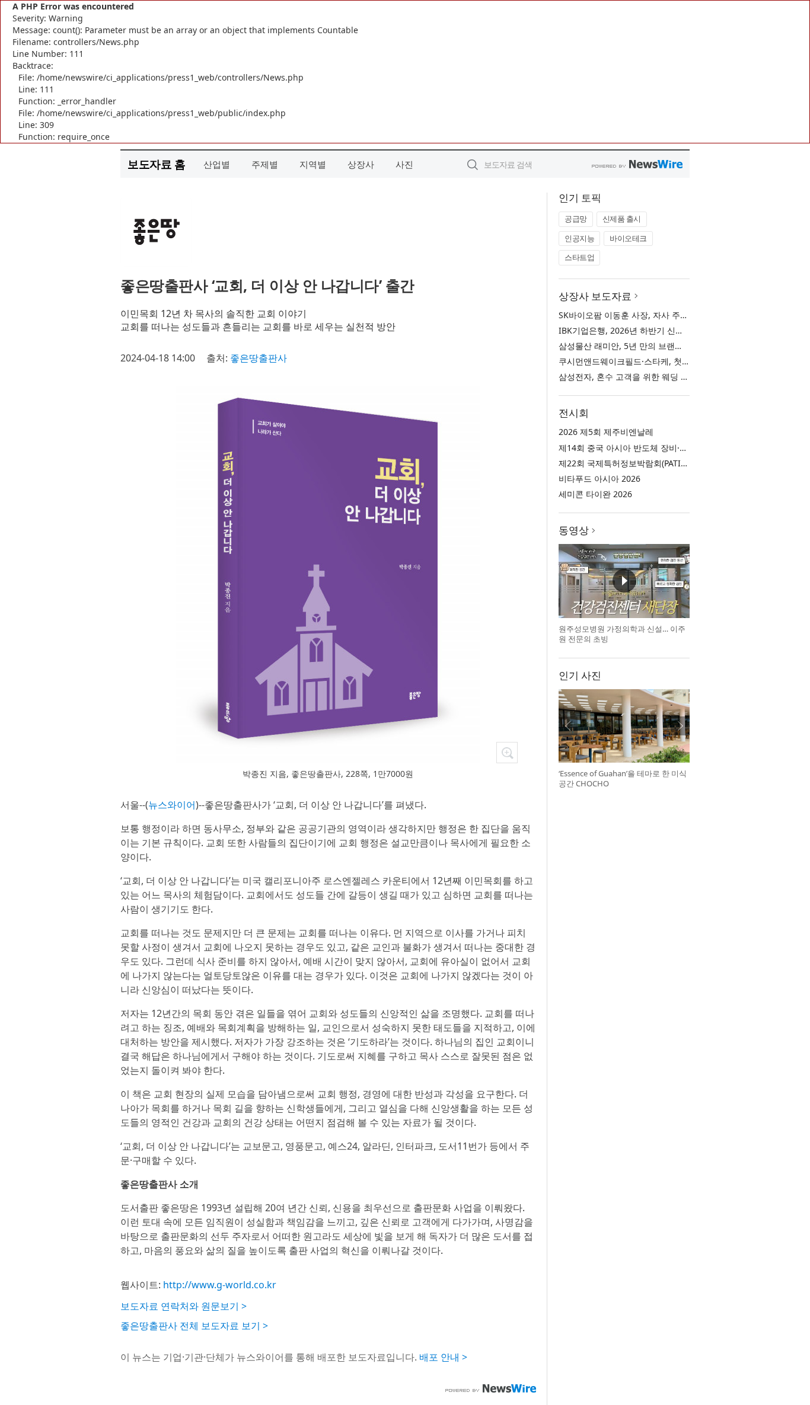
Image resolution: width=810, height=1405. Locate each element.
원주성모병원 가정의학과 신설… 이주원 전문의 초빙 (622, 634)
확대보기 (507, 752)
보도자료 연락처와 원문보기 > (183, 1306)
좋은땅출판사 (258, 357)
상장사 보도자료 (595, 296)
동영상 (574, 530)
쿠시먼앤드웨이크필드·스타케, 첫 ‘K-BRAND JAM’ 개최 (659, 361)
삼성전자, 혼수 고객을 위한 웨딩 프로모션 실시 (646, 376)
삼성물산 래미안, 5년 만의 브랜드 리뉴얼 (634, 345)
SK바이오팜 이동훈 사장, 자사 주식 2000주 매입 (648, 315)
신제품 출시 (621, 218)
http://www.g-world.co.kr (219, 1284)
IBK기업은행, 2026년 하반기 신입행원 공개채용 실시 (657, 330)
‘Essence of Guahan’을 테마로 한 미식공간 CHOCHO (623, 778)
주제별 (264, 164)
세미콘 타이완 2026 (595, 494)
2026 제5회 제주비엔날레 (606, 431)
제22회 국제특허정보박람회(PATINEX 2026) (639, 463)
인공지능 (579, 238)
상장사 (360, 164)
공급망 (576, 218)
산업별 (216, 164)
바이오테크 (628, 238)
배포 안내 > (443, 1357)
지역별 (312, 164)
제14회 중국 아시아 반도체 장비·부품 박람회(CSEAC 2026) (667, 447)
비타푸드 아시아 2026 (599, 478)
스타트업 (579, 257)
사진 (404, 164)
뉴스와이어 (172, 804)
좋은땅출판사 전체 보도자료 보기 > (194, 1325)
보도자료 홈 (156, 163)
